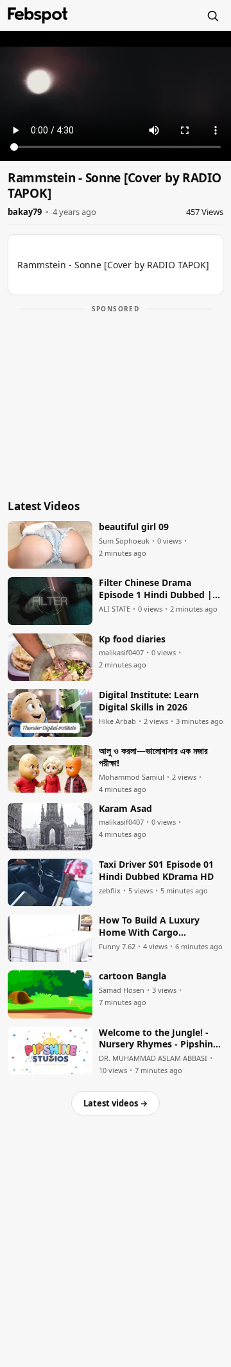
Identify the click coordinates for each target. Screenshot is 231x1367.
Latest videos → (115, 1103)
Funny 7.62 (117, 946)
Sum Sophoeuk (124, 541)
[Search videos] (212, 15)
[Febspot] (38, 15)
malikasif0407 (121, 652)
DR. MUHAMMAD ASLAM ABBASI (153, 1058)
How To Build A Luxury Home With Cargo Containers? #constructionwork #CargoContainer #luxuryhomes (149, 927)
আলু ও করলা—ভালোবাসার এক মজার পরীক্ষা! (153, 757)
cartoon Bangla (132, 976)
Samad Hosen (121, 990)
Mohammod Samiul (131, 777)
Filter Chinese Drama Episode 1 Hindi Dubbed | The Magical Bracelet (155, 589)
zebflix (110, 890)
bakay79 (25, 212)
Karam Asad (125, 808)
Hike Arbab (117, 721)
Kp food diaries (132, 639)
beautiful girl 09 (134, 527)
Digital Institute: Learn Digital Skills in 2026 (149, 701)
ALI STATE (114, 609)
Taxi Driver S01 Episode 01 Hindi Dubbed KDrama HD (156, 870)
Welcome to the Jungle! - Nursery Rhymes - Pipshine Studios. (158, 1039)
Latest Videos (44, 506)
